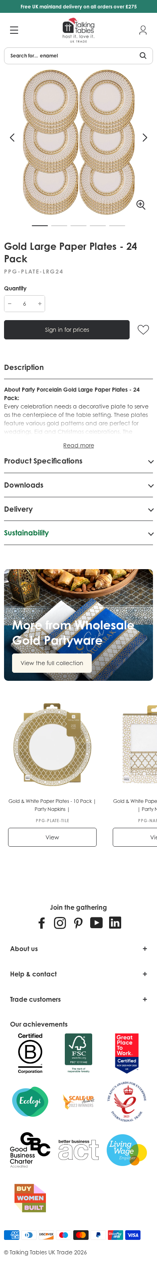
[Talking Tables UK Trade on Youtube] (96, 923)
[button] (12, 138)
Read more (78, 445)
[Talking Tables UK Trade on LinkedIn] (115, 923)
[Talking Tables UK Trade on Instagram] (60, 923)
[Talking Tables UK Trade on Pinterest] (78, 923)
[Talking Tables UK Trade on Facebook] (42, 923)
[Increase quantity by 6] (40, 304)
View (52, 837)
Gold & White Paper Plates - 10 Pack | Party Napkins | (52, 805)
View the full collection (52, 663)
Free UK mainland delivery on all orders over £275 (79, 7)
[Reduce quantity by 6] (9, 304)
